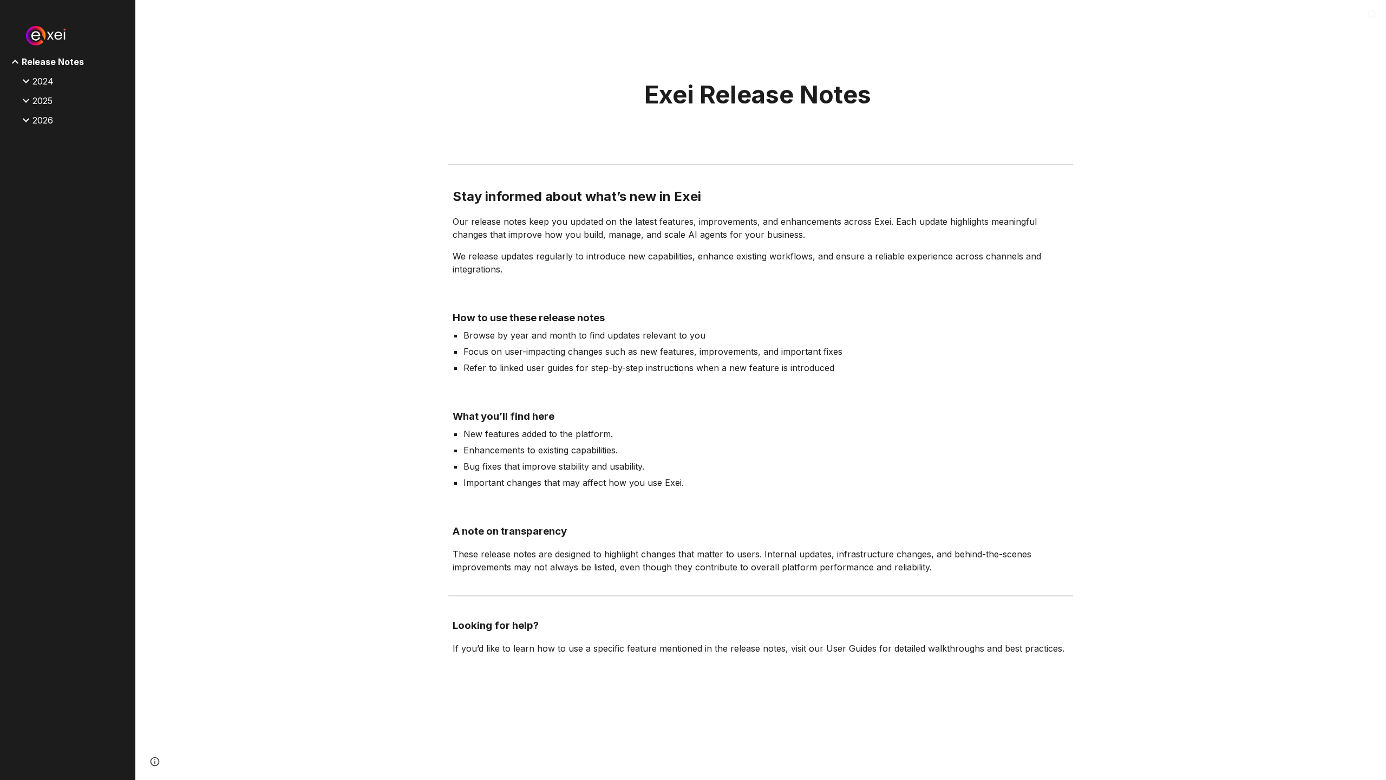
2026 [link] (42, 120)
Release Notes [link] (53, 61)
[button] (1373, 15)
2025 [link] (42, 100)
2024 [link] (43, 81)
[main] (760, 95)
